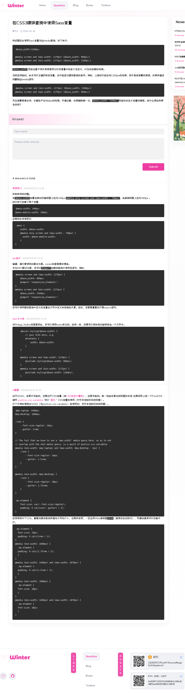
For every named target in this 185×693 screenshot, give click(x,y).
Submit (153, 167)
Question (59, 5)
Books (89, 5)
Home (42, 5)
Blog (75, 5)
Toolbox (105, 5)
